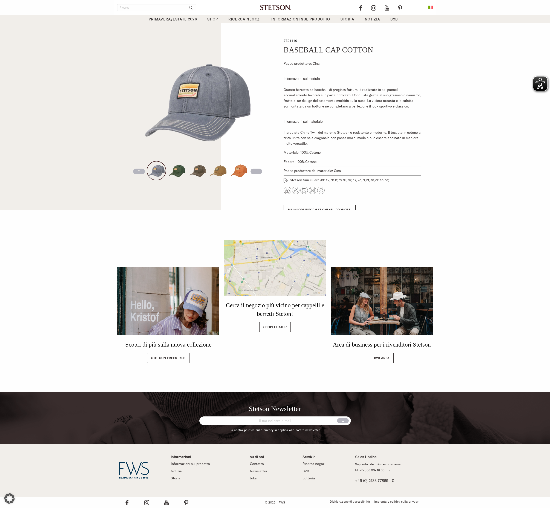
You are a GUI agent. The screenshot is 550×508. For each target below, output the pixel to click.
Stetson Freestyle (168, 358)
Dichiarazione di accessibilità (350, 501)
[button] (9, 498)
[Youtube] (387, 8)
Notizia (176, 471)
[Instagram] (373, 8)
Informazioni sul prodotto (190, 464)
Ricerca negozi (313, 464)
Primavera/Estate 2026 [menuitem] (173, 19)
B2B (305, 471)
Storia (175, 478)
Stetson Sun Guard (339, 180)
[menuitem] (430, 7)
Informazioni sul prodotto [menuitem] (300, 19)
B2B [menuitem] (394, 19)
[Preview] (139, 171)
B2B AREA (382, 358)
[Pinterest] (400, 8)
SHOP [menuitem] (212, 19)
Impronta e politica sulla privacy (396, 501)
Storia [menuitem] (347, 19)
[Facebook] (360, 8)
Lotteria (308, 478)
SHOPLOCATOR (275, 327)
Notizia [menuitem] (372, 19)
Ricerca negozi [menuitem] (244, 19)
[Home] (275, 7)
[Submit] (343, 420)
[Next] (256, 171)
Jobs (253, 478)
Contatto (257, 464)
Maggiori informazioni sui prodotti (319, 210)
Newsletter (258, 471)
